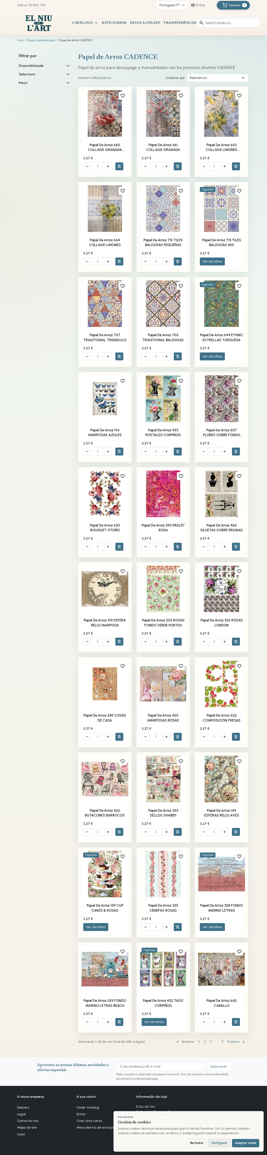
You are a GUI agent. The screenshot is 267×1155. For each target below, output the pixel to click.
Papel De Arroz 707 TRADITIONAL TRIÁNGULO (104, 337)
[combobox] (228, 23)
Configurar (219, 1143)
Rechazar (196, 1143)
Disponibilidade (31, 66)
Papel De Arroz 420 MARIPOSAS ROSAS (163, 717)
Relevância (198, 78)
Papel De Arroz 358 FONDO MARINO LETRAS (221, 907)
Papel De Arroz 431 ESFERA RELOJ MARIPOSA (105, 622)
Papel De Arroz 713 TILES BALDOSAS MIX (221, 242)
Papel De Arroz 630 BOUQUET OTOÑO (105, 527)
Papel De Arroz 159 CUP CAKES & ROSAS (105, 907)
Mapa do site (27, 1127)
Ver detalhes (212, 261)
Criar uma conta (89, 1121)
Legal (21, 1114)
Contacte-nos (27, 1121)
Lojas (21, 1134)
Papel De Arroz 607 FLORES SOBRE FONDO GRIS (221, 433)
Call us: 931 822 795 (31, 5)
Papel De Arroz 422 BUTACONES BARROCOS (105, 813)
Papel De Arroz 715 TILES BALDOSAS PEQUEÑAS (163, 242)
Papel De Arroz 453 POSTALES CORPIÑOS (163, 432)
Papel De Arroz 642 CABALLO (222, 1003)
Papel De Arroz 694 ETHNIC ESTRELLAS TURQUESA (221, 337)
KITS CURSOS (114, 23)
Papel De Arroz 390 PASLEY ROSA (163, 527)
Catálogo (82, 23)
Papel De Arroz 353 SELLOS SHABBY (163, 813)
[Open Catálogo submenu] (96, 23)
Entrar (81, 1114)
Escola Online (145, 23)
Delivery (23, 1107)
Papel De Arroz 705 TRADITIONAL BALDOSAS (163, 337)
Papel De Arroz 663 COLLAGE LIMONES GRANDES (221, 147)
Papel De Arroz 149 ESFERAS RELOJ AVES (221, 813)
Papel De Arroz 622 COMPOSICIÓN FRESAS (222, 717)
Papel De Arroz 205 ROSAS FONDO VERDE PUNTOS (163, 622)
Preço (23, 83)
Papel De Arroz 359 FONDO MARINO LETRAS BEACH (104, 1003)
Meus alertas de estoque (96, 1127)
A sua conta (86, 1097)
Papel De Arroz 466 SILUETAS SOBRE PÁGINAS (221, 527)
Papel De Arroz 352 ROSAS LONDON (221, 622)
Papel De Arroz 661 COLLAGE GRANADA (163, 147)
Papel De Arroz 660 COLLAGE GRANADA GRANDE (105, 147)
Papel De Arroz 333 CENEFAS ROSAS (163, 907)
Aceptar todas (245, 1143)
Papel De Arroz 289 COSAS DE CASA (104, 717)
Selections (27, 74)
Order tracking (88, 1107)
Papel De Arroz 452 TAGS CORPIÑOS (163, 1003)
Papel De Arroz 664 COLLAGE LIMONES (105, 242)
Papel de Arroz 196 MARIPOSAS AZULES (105, 432)
